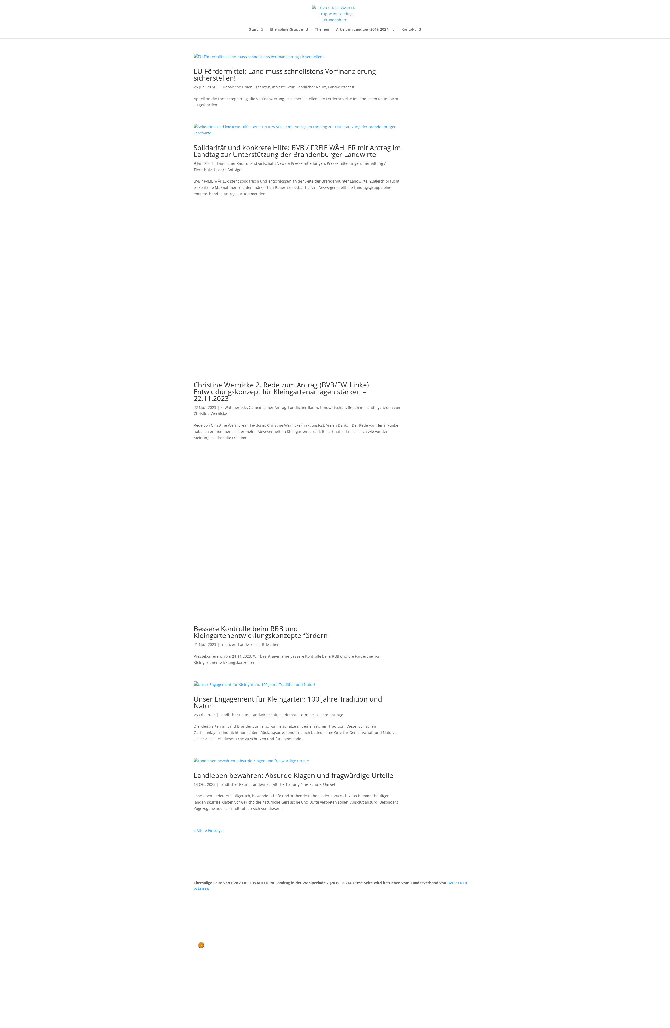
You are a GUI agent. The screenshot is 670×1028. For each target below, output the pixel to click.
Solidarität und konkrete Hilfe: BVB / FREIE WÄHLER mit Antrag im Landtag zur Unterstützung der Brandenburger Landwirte (297, 151)
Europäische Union (236, 86)
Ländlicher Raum (311, 86)
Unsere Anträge (227, 169)
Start (253, 29)
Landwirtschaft (341, 86)
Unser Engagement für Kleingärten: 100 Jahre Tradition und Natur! (288, 702)
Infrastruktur (283, 86)
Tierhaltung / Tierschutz (300, 784)
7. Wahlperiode (233, 407)
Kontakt (408, 29)
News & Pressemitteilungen (301, 163)
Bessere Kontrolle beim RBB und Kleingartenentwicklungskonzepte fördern (261, 632)
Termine (306, 714)
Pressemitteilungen (344, 163)
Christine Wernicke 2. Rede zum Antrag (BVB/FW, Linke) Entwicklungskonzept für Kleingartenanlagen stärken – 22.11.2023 (281, 391)
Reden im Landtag (364, 407)
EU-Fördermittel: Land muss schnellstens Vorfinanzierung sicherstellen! (285, 74)
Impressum (221, 898)
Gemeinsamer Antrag (267, 407)
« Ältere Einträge (208, 830)
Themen (322, 29)
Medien (273, 644)
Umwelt (330, 784)
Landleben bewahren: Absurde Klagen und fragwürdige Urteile (293, 775)
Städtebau (288, 714)
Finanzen (262, 86)
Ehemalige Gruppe (286, 29)
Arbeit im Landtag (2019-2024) (362, 29)
